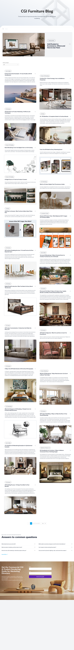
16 (42, 523)
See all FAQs (4, 554)
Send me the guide (40, 576)
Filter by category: (6, 62)
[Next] (45, 523)
